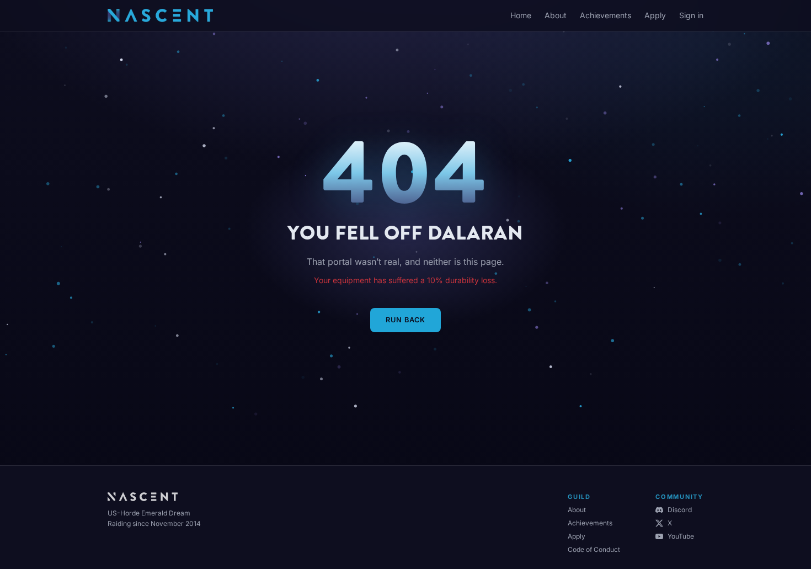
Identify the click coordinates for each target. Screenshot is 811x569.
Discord (680, 510)
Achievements (605, 15)
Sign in (691, 15)
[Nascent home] (160, 15)
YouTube (681, 536)
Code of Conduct (594, 549)
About (556, 15)
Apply (655, 15)
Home (520, 15)
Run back (405, 320)
